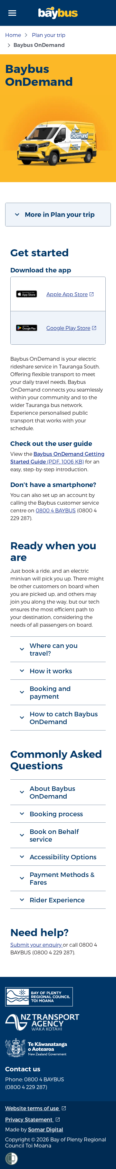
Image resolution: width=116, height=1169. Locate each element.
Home (13, 35)
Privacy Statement (32, 1119)
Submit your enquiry (36, 945)
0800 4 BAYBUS (56, 510)
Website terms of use (35, 1108)
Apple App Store (70, 294)
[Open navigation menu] (12, 13)
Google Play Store (71, 328)
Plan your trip (48, 35)
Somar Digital (45, 1129)
